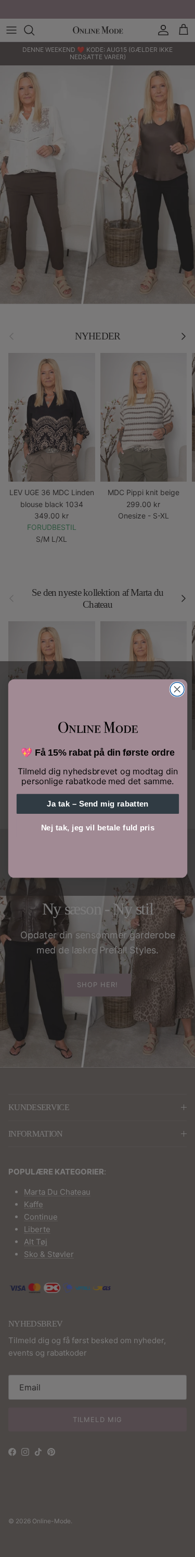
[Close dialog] (177, 689)
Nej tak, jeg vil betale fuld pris (97, 828)
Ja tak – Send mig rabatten (97, 804)
